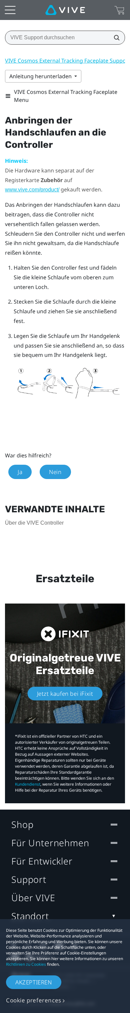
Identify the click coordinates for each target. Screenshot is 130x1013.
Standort (30, 916)
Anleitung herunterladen (41, 76)
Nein (55, 472)
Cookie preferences (33, 1000)
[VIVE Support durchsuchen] (115, 37)
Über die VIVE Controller (34, 523)
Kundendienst (27, 784)
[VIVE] (65, 10)
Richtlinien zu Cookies (26, 964)
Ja (20, 472)
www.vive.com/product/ (32, 189)
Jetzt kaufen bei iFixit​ (65, 693)
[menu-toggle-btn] (10, 10)
